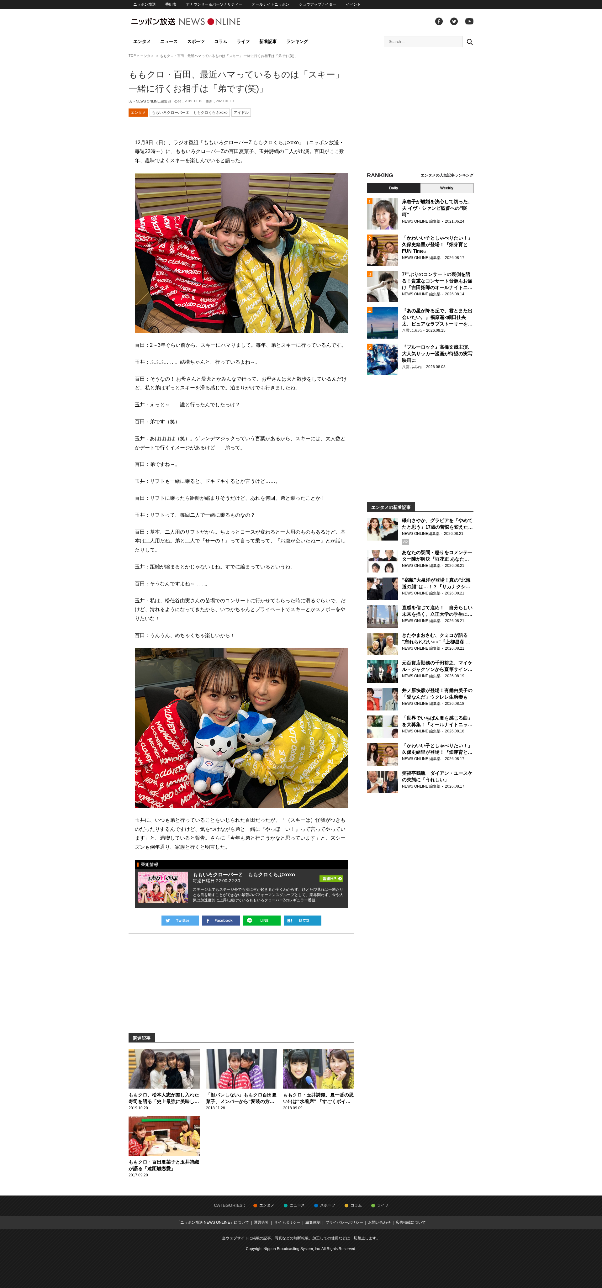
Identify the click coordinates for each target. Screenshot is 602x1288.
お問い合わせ (379, 1222)
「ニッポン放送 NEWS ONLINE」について (213, 1222)
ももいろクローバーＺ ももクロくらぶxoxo (190, 112)
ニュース (169, 41)
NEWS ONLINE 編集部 (153, 101)
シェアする (221, 921)
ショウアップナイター (317, 4)
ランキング (297, 41)
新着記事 (268, 41)
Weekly (446, 188)
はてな (302, 921)
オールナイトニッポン (270, 4)
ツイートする (180, 921)
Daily (393, 188)
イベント (353, 4)
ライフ (243, 41)
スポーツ (196, 41)
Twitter (454, 21)
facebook (439, 21)
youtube (469, 21)
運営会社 (261, 1222)
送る (262, 921)
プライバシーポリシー (344, 1222)
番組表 (171, 4)
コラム (220, 41)
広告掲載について (411, 1222)
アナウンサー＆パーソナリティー (214, 4)
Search (469, 41)
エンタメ (142, 41)
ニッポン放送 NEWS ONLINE (197, 21)
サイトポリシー (287, 1222)
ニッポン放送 (144, 4)
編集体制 (312, 1222)
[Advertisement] (420, 111)
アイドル (241, 112)
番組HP (331, 877)
